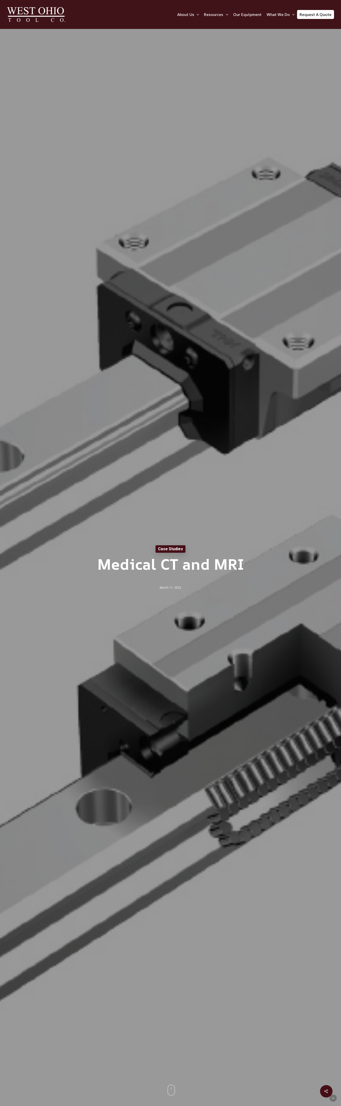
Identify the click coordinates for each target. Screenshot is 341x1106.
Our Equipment (247, 14)
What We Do (278, 14)
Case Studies (170, 549)
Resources (213, 14)
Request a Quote (316, 14)
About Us (185, 14)
